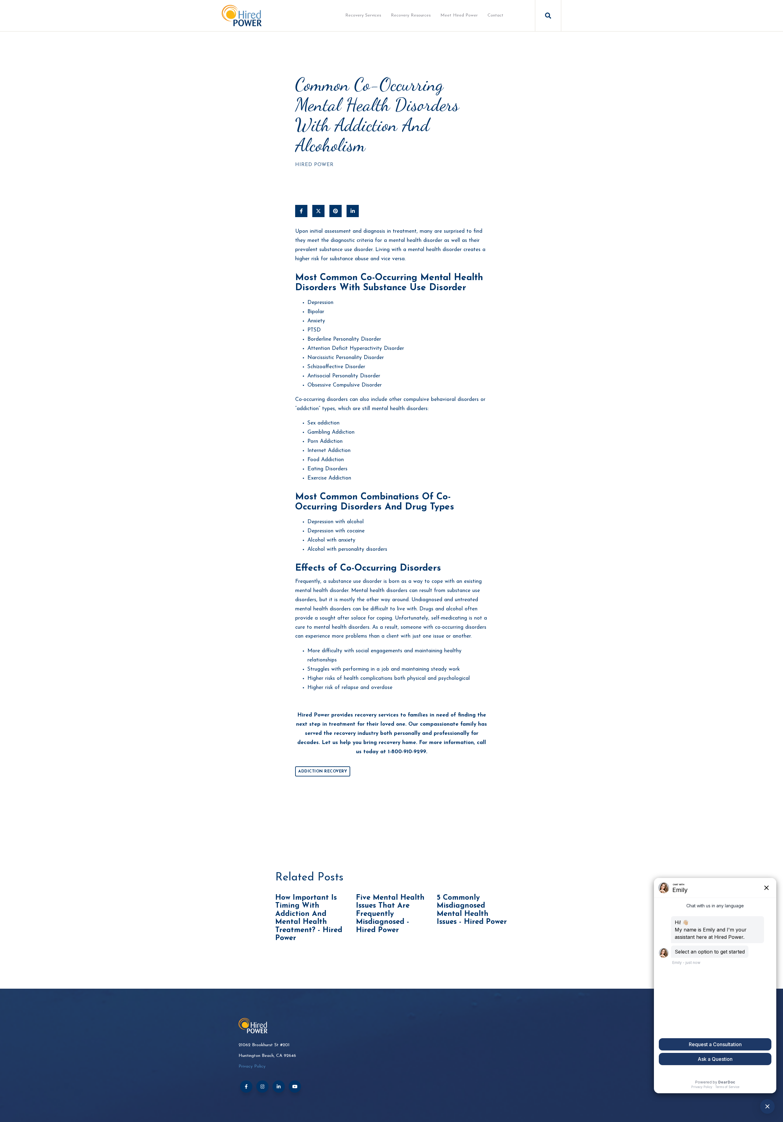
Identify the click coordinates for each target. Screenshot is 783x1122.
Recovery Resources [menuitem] (411, 15)
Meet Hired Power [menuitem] (459, 15)
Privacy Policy (252, 1066)
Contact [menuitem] (495, 15)
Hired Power (314, 164)
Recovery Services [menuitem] (363, 15)
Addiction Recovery (322, 771)
